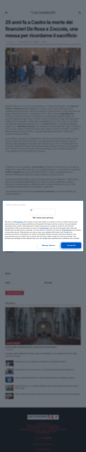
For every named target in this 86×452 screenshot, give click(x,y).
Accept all (71, 245)
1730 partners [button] (18, 222)
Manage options (48, 245)
